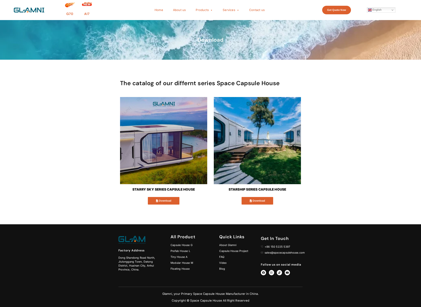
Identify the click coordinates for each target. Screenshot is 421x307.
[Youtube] (287, 272)
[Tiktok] (279, 272)
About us (179, 10)
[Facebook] (263, 272)
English (377, 9)
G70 (69, 14)
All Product (183, 237)
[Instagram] (271, 272)
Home (159, 10)
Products (202, 10)
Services (229, 10)
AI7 (87, 14)
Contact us (257, 10)
